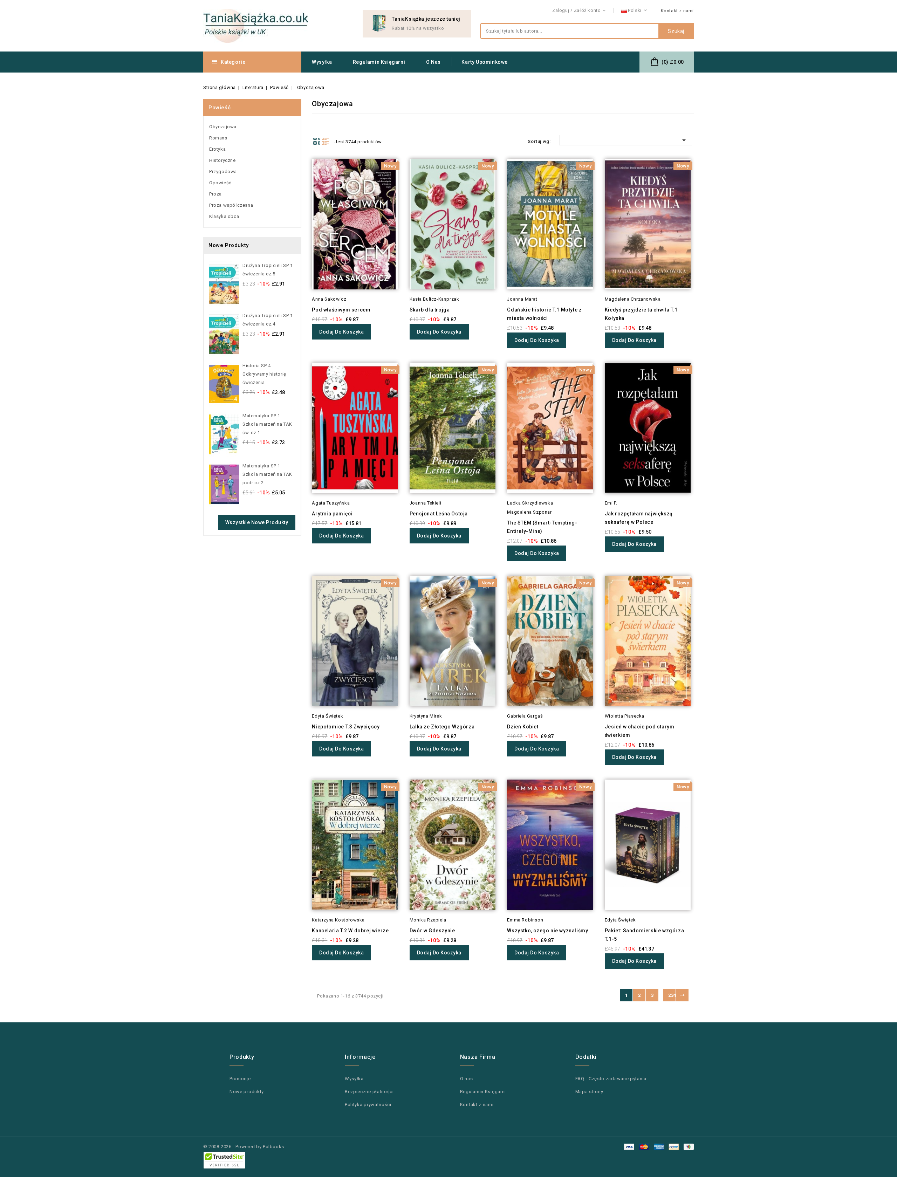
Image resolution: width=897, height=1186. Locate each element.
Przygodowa (223, 171)
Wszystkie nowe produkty (256, 522)
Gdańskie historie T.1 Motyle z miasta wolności (544, 314)
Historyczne (222, 160)
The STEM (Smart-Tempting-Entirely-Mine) (542, 527)
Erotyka (217, 149)
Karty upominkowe (484, 62)
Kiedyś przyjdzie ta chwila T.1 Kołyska (641, 314)
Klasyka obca (224, 216)
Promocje (240, 1078)
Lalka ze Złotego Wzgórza (442, 726)
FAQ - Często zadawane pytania (610, 1078)
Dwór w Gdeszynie (432, 930)
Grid (316, 141)
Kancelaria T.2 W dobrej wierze (350, 930)
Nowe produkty (247, 1091)
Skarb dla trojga (430, 310)
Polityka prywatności (368, 1104)
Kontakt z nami (677, 10)
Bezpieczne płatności (369, 1091)
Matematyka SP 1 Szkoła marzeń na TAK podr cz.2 (267, 474)
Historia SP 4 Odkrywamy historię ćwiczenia (264, 374)
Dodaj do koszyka (341, 332)
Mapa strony (589, 1091)
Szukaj (676, 31)
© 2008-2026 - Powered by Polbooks (243, 1146)
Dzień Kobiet (522, 726)
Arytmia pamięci (332, 513)
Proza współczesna (231, 205)
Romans (218, 137)
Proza (215, 194)
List (325, 141)
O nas (433, 62)
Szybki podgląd (302, 178)
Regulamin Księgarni (379, 62)
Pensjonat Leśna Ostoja (439, 513)
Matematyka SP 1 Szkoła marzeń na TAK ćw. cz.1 (267, 424)
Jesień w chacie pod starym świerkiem (640, 731)
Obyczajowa (223, 126)
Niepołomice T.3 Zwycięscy (345, 726)
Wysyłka (322, 62)
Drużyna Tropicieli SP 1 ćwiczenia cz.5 (267, 269)
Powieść (219, 107)
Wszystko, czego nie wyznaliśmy (547, 930)
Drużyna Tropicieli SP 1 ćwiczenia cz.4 (267, 320)
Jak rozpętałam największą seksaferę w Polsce (639, 518)
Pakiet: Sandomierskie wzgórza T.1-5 (644, 935)
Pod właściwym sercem (341, 310)
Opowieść (220, 182)
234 (672, 995)
